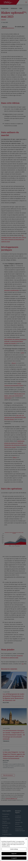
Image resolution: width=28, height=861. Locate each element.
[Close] (26, 839)
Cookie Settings (14, 849)
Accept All (13, 858)
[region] (14, 849)
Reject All (14, 853)
